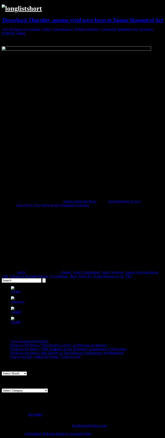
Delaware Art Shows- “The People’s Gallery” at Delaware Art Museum (58, 345)
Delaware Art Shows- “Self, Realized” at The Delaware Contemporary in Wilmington (68, 349)
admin (21, 272)
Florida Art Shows (87, 29)
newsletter (35, 414)
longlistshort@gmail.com (89, 425)
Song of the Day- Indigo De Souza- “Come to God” (45, 357)
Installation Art (128, 29)
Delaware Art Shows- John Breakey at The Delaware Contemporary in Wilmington (66, 353)
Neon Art (85, 276)
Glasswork (108, 29)
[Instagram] (17, 301)
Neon (73, 276)
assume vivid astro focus (79, 201)
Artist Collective (112, 272)
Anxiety (66, 272)
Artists (46, 29)
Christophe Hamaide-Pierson (28, 276)
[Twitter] (16, 291)
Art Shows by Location (24, 29)
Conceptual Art (62, 29)
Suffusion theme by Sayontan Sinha (66, 433)
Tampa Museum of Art (108, 276)
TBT (128, 276)
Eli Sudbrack (59, 276)
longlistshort (33, 433)
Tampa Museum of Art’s (124, 201)
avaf (5, 276)
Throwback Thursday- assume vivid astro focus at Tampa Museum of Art (82, 20)
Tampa (21, 33)
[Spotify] (16, 322)
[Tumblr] (16, 312)
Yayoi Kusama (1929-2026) (29, 341)
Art (5, 29)
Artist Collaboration (86, 272)
